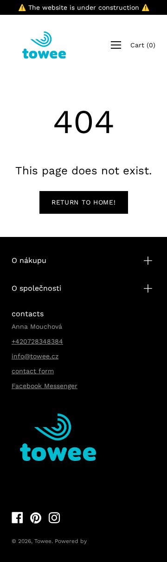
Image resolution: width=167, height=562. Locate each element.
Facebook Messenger (44, 386)
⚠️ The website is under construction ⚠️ (83, 7)
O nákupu (29, 260)
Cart (142, 45)
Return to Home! (83, 202)
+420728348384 (37, 341)
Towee (42, 541)
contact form (33, 371)
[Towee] (44, 44)
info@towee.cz (35, 356)
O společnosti (36, 288)
